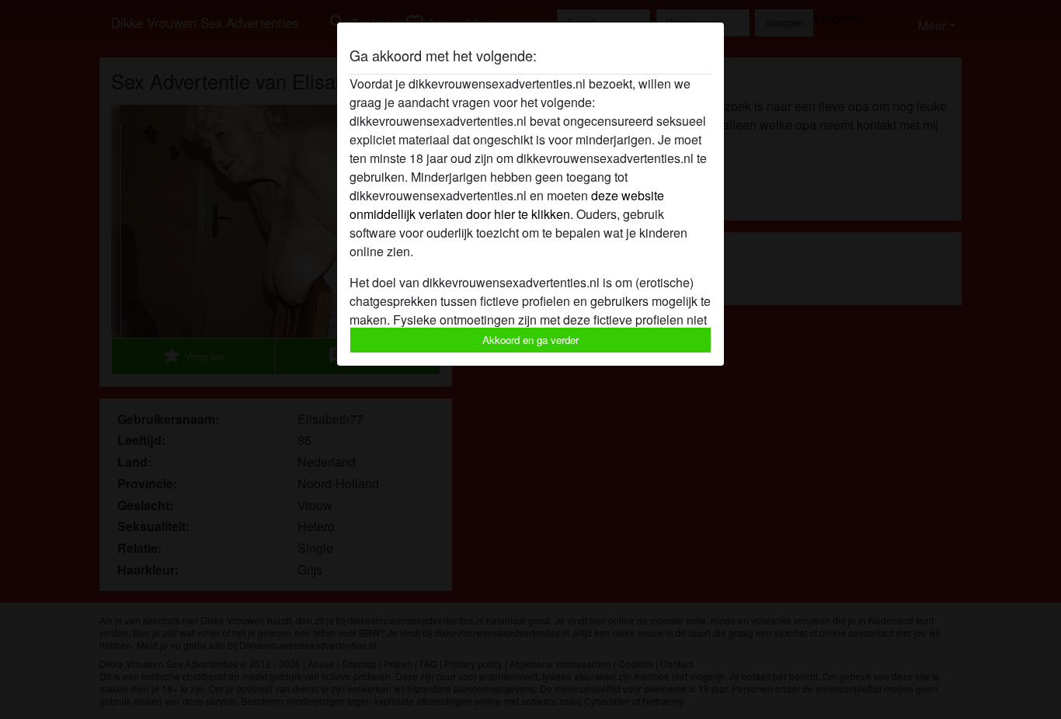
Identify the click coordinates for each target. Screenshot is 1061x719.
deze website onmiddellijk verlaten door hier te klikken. (507, 204)
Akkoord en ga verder (530, 339)
